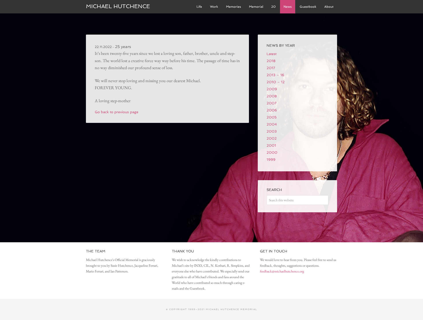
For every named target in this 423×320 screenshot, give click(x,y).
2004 (272, 124)
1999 (271, 159)
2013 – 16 (275, 75)
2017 (271, 68)
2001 (271, 145)
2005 (272, 117)
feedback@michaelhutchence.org (282, 271)
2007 (271, 103)
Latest (271, 54)
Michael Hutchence (118, 6)
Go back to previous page (116, 112)
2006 (272, 110)
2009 (272, 89)
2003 (272, 131)
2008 (272, 96)
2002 (272, 138)
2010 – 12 (276, 82)
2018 (271, 61)
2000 (272, 152)
